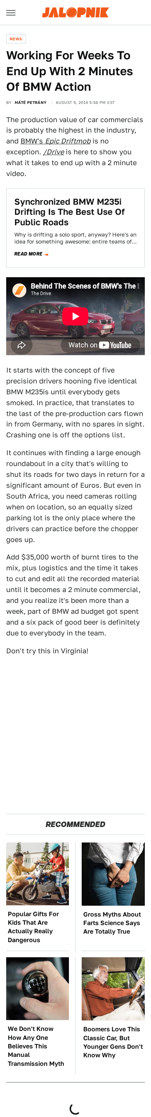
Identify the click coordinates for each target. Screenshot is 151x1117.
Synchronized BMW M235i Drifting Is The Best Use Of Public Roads (69, 212)
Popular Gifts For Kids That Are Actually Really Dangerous (33, 927)
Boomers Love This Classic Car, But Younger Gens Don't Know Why (113, 1042)
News (16, 38)
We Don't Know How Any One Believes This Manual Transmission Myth (36, 1046)
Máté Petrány (31, 102)
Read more (28, 253)
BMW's (56, 141)
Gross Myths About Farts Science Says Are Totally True (112, 923)
